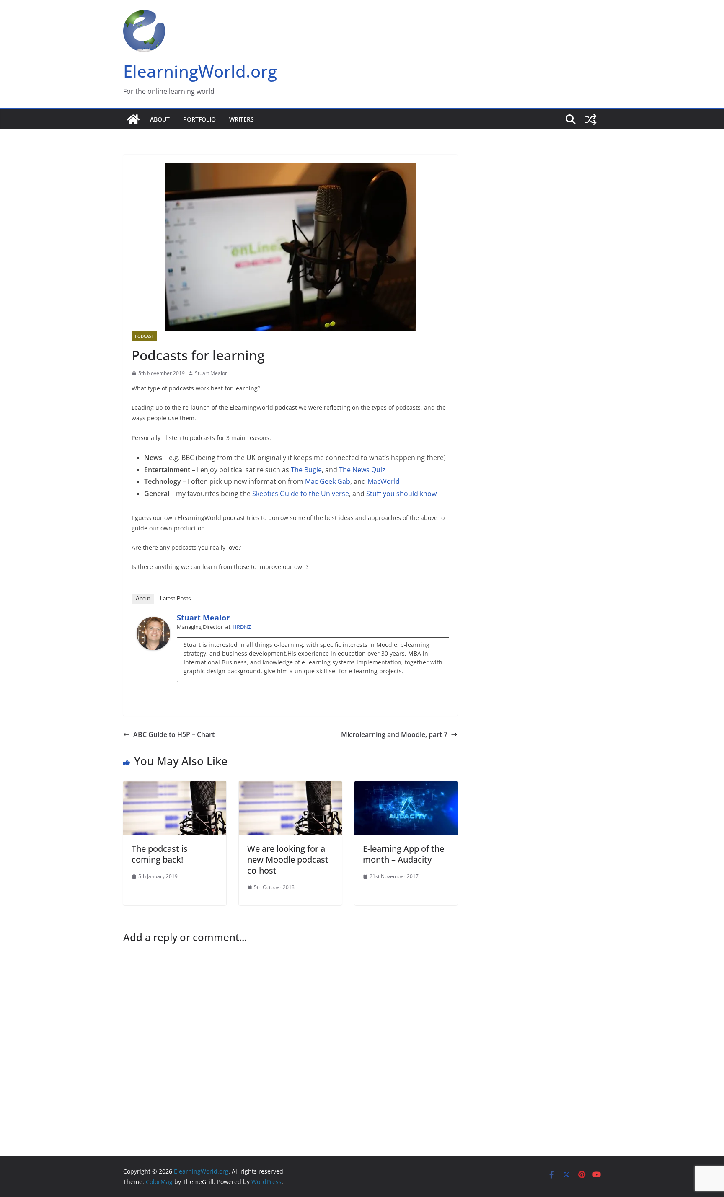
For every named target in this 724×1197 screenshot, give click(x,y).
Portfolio (199, 119)
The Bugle (306, 469)
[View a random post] (591, 119)
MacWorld (383, 481)
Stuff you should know (401, 493)
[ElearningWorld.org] (133, 119)
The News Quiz (362, 469)
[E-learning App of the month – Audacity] (406, 786)
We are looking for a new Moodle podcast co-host (287, 859)
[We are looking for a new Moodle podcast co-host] (290, 786)
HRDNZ (242, 627)
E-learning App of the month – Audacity (403, 854)
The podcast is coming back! (160, 854)
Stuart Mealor (211, 373)
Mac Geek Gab (327, 481)
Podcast (144, 336)
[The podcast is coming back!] (174, 786)
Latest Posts (175, 598)
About (160, 119)
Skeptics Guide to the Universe (300, 493)
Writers (241, 119)
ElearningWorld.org (200, 71)
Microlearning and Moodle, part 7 (394, 734)
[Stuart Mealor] (153, 622)
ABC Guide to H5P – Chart (174, 734)
